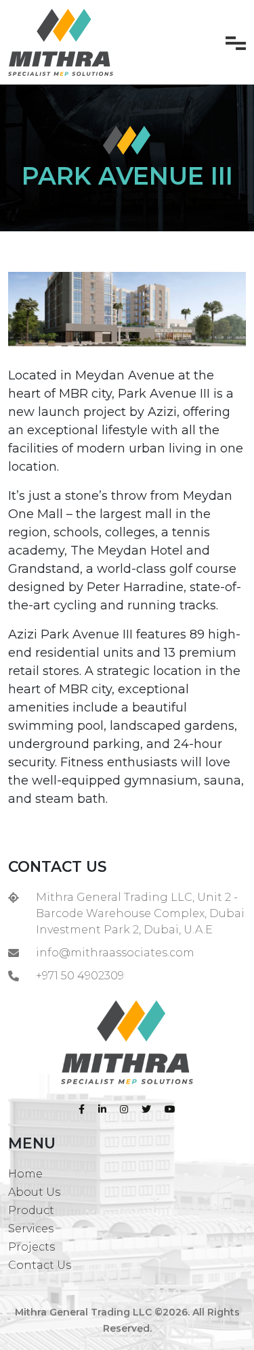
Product (31, 1210)
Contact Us (39, 1265)
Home (25, 1173)
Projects (31, 1246)
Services (31, 1228)
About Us (34, 1192)
